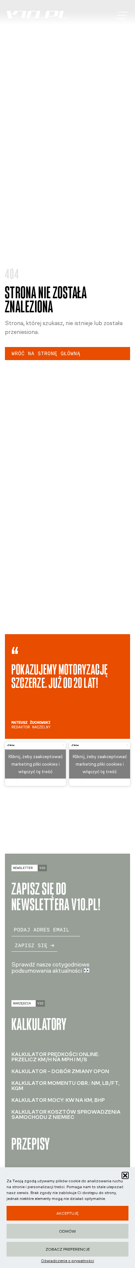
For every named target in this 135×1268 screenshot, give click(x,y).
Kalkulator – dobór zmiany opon (60, 1071)
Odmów (67, 1231)
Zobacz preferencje (68, 1249)
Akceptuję (67, 1213)
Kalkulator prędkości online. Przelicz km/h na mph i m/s (55, 1057)
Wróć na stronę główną (45, 353)
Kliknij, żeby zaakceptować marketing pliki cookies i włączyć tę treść (36, 764)
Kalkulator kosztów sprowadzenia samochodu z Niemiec (66, 1114)
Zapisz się (31, 945)
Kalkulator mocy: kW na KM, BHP (58, 1100)
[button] (125, 1175)
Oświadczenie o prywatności (67, 1261)
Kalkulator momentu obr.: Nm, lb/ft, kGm (65, 1085)
